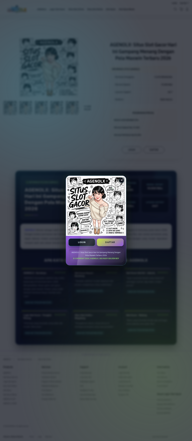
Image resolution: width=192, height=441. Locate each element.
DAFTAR (110, 242)
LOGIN (82, 242)
